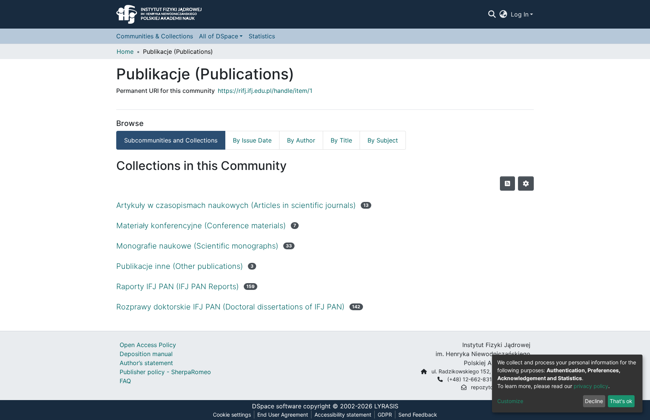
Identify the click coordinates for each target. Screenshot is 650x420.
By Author (301, 140)
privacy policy (591, 386)
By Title (341, 140)
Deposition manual (146, 354)
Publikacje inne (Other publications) (179, 266)
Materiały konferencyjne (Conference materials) (201, 225)
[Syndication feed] (507, 183)
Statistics (262, 36)
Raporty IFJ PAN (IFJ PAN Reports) (177, 286)
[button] (503, 14)
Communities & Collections (154, 36)
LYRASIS (386, 406)
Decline (594, 401)
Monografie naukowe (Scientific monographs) (197, 245)
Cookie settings (232, 414)
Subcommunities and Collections (170, 140)
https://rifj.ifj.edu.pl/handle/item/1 (265, 90)
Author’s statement (146, 363)
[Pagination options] (526, 183)
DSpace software (276, 406)
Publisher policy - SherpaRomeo (165, 372)
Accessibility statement (342, 414)
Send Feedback (417, 414)
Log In (520, 14)
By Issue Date (252, 140)
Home (125, 51)
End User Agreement (282, 414)
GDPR (385, 414)
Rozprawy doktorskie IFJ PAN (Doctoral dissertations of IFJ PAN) (230, 306)
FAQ (125, 381)
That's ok (621, 401)
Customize (510, 401)
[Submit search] (492, 14)
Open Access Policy (148, 345)
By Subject (383, 140)
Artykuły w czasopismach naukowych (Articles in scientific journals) (236, 205)
